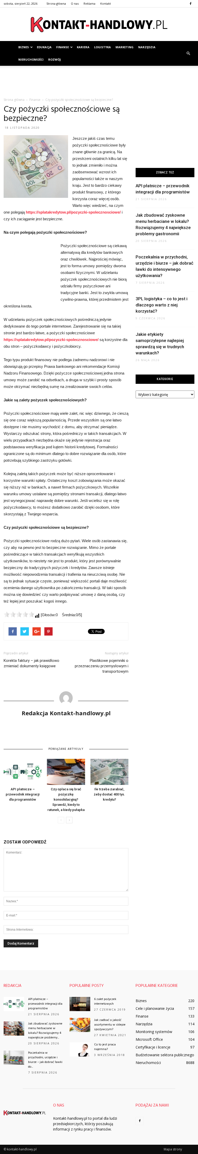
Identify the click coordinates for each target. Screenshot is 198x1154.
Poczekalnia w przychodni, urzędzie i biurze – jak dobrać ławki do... (45, 1059)
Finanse (62, 47)
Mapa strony (173, 1149)
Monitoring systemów (154, 1031)
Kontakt (105, 3)
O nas (75, 3)
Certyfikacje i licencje (153, 1047)
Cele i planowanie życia (155, 1008)
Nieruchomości (31, 59)
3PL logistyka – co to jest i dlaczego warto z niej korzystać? (161, 305)
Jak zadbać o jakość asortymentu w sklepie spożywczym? (110, 1025)
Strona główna (56, 3)
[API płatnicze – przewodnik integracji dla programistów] (23, 772)
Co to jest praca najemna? (105, 1047)
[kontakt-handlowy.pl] (99, 24)
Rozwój (54, 59)
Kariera (83, 47)
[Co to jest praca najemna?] (80, 1049)
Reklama (89, 3)
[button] (188, 53)
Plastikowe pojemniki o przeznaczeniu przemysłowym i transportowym (101, 666)
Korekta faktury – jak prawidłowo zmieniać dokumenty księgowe (31, 663)
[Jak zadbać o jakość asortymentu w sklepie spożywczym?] (80, 1025)
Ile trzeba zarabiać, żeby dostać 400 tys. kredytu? (109, 794)
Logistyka (102, 47)
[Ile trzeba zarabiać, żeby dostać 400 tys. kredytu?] (109, 772)
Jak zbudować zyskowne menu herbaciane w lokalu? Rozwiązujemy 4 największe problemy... (45, 1030)
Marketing (125, 47)
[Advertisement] (99, 77)
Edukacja (44, 47)
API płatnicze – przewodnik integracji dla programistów (22, 794)
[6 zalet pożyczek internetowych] (80, 1004)
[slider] (19, 614)
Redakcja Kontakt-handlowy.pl (66, 713)
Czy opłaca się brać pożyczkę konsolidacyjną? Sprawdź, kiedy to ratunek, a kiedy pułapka (66, 799)
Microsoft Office (149, 1039)
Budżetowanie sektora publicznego (165, 1054)
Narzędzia (146, 47)
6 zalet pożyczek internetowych (105, 1001)
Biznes (23, 47)
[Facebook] (190, 3)
